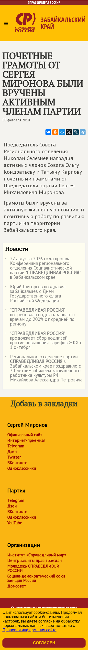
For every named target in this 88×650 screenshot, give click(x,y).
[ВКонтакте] (48, 132)
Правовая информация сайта (29, 630)
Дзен (12, 451)
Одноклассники (21, 468)
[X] (69, 132)
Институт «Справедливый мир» (36, 555)
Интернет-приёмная (26, 440)
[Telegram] (83, 132)
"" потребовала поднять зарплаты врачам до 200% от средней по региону (40, 317)
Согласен (44, 643)
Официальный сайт (24, 435)
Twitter (14, 457)
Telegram (15, 446)
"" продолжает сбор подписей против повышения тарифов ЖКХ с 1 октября (43, 340)
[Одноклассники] (55, 132)
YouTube (14, 523)
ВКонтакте (17, 462)
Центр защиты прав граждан (34, 560)
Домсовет (16, 586)
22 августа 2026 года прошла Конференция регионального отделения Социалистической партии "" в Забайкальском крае (42, 268)
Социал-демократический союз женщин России (36, 578)
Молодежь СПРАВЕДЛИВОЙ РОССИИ (33, 568)
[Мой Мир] (62, 132)
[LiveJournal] (76, 132)
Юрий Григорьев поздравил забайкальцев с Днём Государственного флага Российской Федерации (35, 293)
